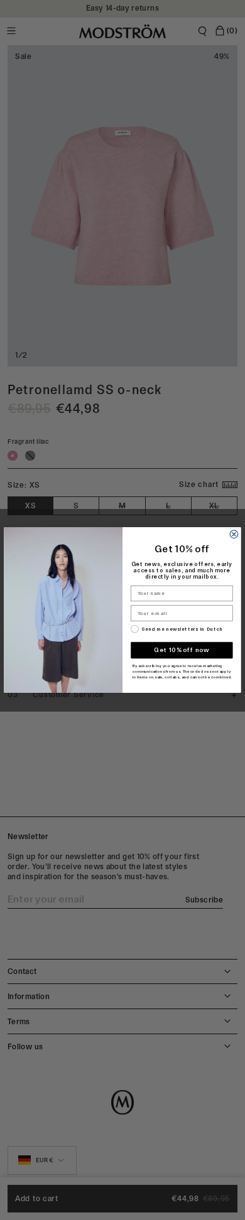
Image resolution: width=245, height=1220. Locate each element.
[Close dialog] (234, 534)
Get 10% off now (181, 650)
